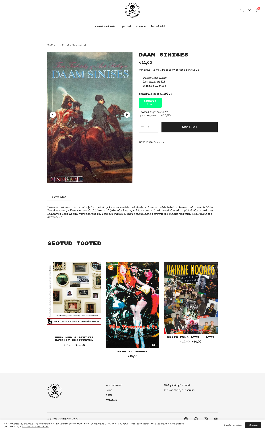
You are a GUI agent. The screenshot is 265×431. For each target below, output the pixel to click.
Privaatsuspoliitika (179, 390)
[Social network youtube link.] (216, 418)
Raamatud (79, 45)
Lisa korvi (189, 127)
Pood (126, 26)
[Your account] (249, 10)
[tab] (59, 197)
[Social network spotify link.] (196, 418)
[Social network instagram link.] (206, 418)
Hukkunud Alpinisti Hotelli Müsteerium (74, 339)
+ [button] (155, 127)
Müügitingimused (177, 385)
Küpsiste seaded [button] (233, 425)
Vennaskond (106, 26)
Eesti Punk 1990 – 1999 (190, 337)
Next (127, 115)
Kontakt (158, 26)
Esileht (53, 45)
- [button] (142, 127)
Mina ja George (132, 351)
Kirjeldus (59, 197)
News (141, 26)
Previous (53, 115)
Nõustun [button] (253, 425)
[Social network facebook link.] (186, 418)
